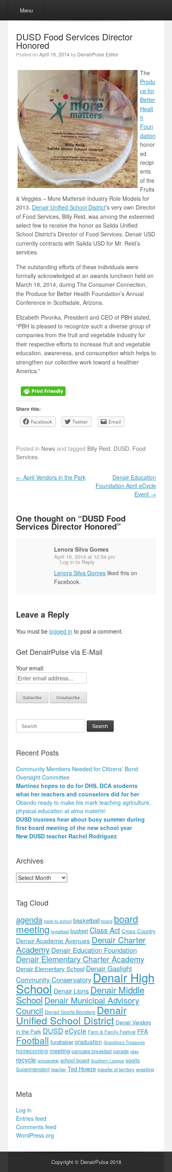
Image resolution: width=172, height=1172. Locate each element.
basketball (86, 920)
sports (133, 1060)
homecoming (32, 1051)
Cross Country (139, 931)
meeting (60, 1050)
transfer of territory (116, 1069)
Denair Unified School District (69, 207)
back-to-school (58, 921)
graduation (88, 1042)
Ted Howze (82, 1069)
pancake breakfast (92, 1051)
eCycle (75, 1031)
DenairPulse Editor (97, 54)
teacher (58, 1069)
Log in (24, 1110)
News (48, 448)
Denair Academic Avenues (53, 940)
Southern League (107, 1061)
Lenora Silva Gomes (81, 549)
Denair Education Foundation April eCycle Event (126, 485)
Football (32, 1040)
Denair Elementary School (50, 968)
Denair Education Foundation (94, 950)
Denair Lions (71, 990)
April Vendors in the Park (51, 477)
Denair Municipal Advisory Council (77, 1005)
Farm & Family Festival (112, 1031)
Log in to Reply (77, 562)
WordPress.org (35, 1135)
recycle (26, 1059)
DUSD (121, 448)
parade (121, 1051)
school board (74, 1060)
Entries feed (31, 1118)
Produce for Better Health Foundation (148, 108)
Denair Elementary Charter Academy (80, 959)
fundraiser (61, 1042)
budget (79, 931)
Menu (26, 10)
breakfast (60, 931)
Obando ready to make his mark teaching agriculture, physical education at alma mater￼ (83, 806)
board (106, 921)
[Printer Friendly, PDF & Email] (43, 390)
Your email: (30, 668)
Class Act (105, 930)
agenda (29, 919)
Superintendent (33, 1069)
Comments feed (36, 1127)
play (134, 1051)
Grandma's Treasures (124, 1042)
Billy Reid (98, 448)
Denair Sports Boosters (70, 1011)
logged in (60, 631)
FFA (142, 1031)
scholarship (48, 1061)
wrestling (145, 1069)
